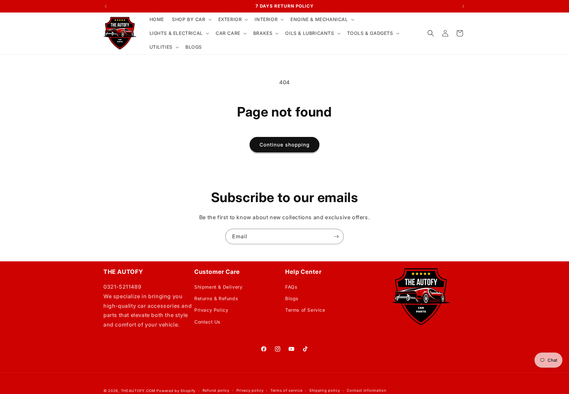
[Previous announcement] (105, 6)
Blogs (292, 298)
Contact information (366, 390)
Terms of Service (305, 310)
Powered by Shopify (176, 390)
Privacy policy (250, 390)
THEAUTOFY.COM (138, 390)
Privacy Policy (211, 310)
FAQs (291, 287)
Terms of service (286, 390)
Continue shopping (284, 145)
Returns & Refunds (216, 298)
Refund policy (216, 390)
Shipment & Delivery (218, 287)
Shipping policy (324, 390)
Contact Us (207, 322)
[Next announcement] (463, 6)
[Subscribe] (336, 236)
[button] (191, 19)
